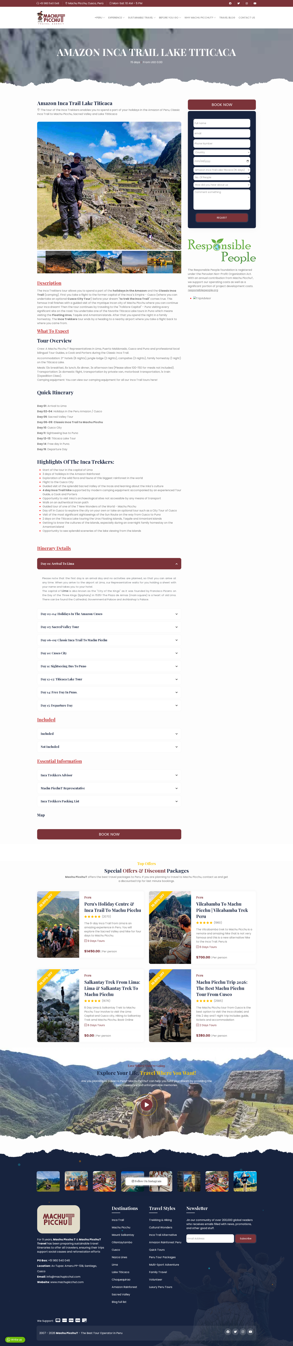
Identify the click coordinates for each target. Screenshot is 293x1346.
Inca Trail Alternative (163, 1235)
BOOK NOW (109, 834)
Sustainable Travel (141, 17)
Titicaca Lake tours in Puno (136, 311)
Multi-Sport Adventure (164, 1265)
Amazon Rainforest (124, 1287)
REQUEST (222, 217)
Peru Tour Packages (162, 1257)
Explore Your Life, (146, 1072)
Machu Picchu (136, 303)
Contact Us (247, 17)
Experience (115, 17)
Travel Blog (227, 17)
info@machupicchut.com (63, 1277)
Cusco (116, 1250)
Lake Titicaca (120, 1272)
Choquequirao (121, 1280)
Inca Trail (118, 1220)
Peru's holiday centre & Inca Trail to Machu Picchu (112, 907)
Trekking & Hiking (160, 1220)
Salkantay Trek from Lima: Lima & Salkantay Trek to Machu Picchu (112, 988)
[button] (99, 18)
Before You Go (169, 17)
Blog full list (119, 1302)
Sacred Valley (121, 1294)
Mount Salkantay (123, 1235)
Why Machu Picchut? (199, 17)
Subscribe (245, 1238)
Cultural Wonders (160, 1227)
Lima (115, 1265)
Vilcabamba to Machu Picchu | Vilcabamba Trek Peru (222, 910)
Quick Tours (157, 1250)
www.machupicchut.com (67, 1282)
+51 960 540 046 (49, 3)
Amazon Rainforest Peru (165, 1242)
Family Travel (158, 1272)
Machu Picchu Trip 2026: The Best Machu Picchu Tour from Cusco (221, 988)
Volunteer (155, 1280)
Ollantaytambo (122, 1242)
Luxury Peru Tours (160, 1287)
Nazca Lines (119, 1257)
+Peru (99, 17)
